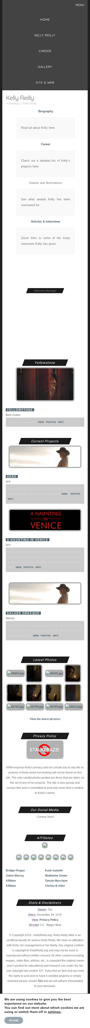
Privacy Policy (48, 919)
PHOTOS (51, 422)
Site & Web (45, 82)
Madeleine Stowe (56, 875)
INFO (60, 422)
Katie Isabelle (54, 870)
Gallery (45, 67)
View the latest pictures (45, 718)
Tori (40, 980)
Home (45, 19)
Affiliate (11, 880)
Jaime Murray (15, 875)
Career (45, 51)
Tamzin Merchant (56, 880)
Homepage (13, 103)
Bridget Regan (15, 870)
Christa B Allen (55, 885)
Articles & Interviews (45, 221)
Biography (45, 111)
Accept (13, 1020)
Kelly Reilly (45, 35)
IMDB (41, 422)
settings (54, 1012)
